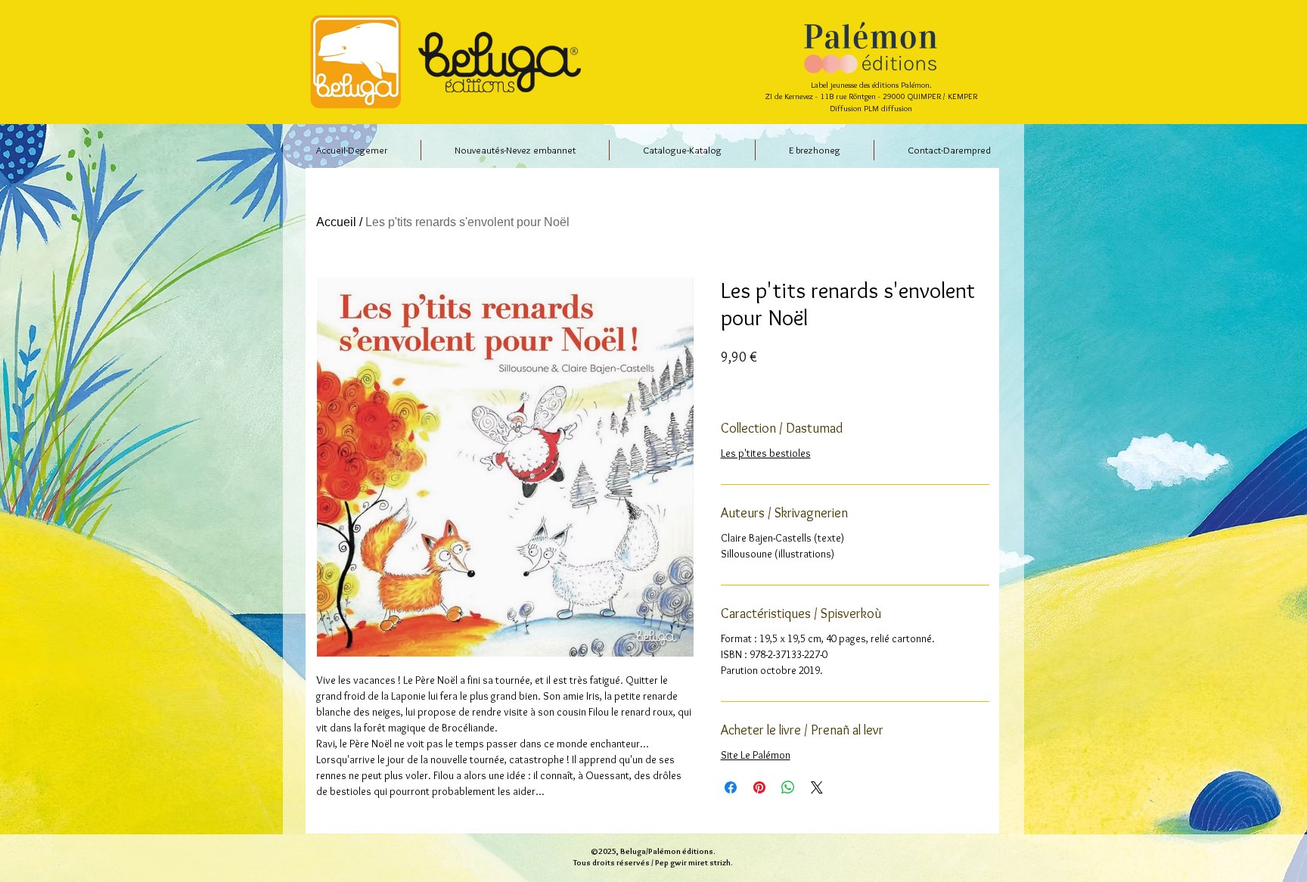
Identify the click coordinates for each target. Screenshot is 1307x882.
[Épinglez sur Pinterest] (759, 787)
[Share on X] (817, 787)
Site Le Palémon (755, 755)
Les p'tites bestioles (766, 453)
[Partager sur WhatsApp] (788, 787)
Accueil (336, 222)
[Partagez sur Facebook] (731, 787)
